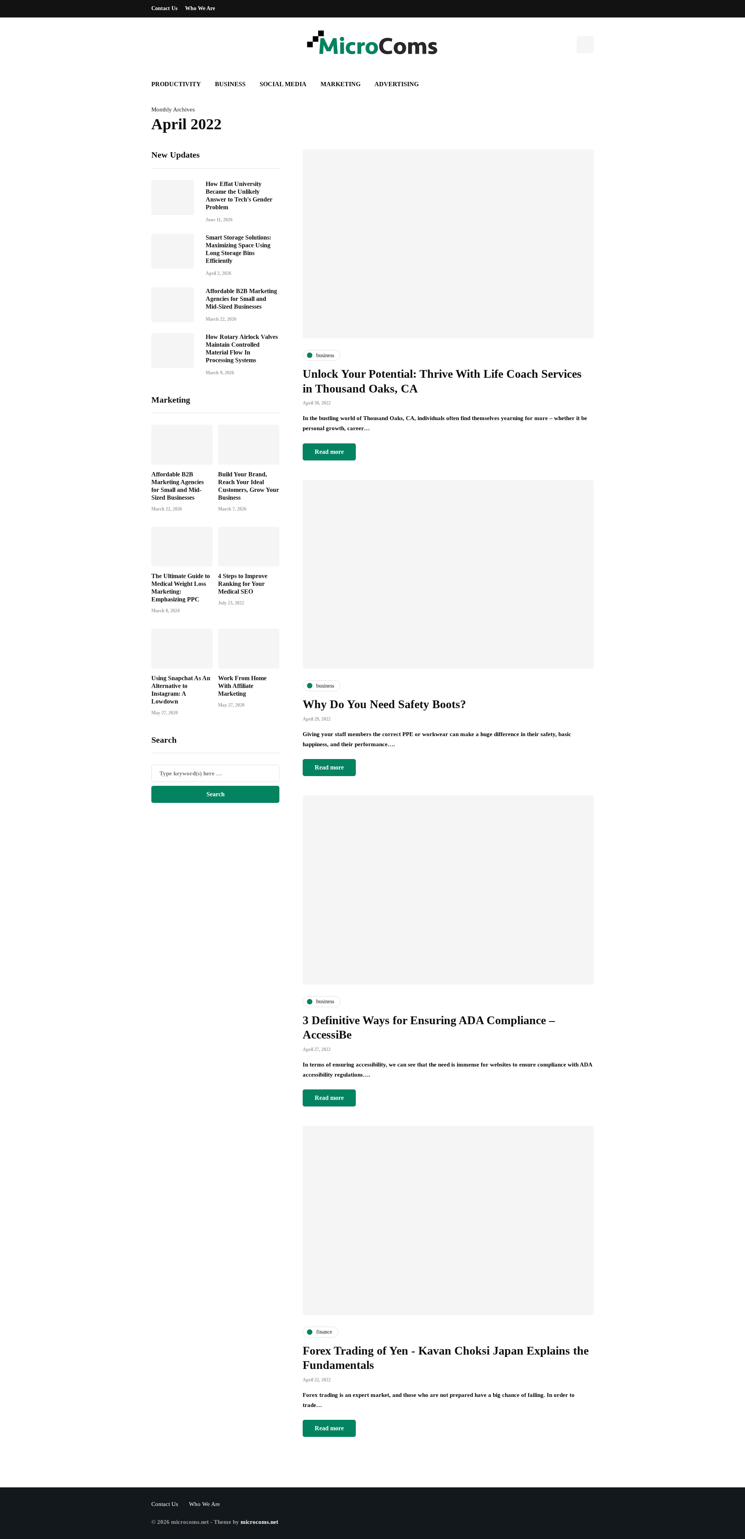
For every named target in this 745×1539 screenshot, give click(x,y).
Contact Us (164, 8)
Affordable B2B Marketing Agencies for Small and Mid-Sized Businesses (241, 298)
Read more (329, 451)
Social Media (283, 84)
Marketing (340, 84)
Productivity (176, 84)
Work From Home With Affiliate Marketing (242, 685)
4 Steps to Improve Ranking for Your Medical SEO (242, 584)
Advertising (396, 84)
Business (230, 84)
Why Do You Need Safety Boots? (384, 704)
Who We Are (200, 8)
